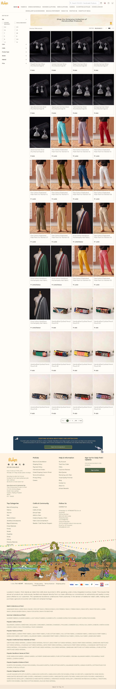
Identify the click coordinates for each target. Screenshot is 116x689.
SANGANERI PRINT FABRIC (51, 636)
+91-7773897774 (63, 520)
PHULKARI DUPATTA (43, 665)
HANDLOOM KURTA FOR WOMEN (58, 674)
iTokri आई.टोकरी (19, 583)
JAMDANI (49, 625)
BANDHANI (24, 625)
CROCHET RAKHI (39, 609)
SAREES (72, 7)
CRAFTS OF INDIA (84, 11)
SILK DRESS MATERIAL (59, 647)
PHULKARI (64, 625)
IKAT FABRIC (24, 636)
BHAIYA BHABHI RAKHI (19, 611)
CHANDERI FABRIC (81, 634)
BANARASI (40, 627)
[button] (112, 3)
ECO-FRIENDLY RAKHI (62, 609)
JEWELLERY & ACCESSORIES (35, 11)
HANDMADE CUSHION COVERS (43, 676)
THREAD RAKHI (75, 609)
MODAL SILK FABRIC (81, 636)
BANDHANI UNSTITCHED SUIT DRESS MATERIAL (81, 647)
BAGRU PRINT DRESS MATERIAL (82, 643)
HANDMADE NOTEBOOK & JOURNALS (85, 679)
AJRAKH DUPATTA (86, 665)
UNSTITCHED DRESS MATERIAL (16, 643)
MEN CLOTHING (62, 7)
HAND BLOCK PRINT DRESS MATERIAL (75, 645)
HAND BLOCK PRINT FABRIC (97, 634)
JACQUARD (32, 625)
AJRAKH (17, 625)
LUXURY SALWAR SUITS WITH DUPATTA (19, 674)
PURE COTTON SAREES (63, 656)
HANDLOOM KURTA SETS (39, 674)
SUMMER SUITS (51, 618)
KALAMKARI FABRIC (35, 636)
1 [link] (67, 420)
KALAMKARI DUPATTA (72, 665)
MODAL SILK (83, 625)
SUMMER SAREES (24, 618)
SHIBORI (95, 625)
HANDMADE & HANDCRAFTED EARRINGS (37, 679)
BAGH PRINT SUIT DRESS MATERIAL (61, 643)
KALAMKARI (10, 625)
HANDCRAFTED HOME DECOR (94, 674)
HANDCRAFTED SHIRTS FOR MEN (64, 676)
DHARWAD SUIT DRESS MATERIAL (32, 645)
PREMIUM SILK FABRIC (67, 636)
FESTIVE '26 (73, 11)
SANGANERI (41, 625)
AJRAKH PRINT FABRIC (24, 634)
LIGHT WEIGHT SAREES (38, 618)
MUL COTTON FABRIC (67, 634)
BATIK (90, 625)
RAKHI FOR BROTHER (46, 611)
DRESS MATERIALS (34, 7)
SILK (19, 627)
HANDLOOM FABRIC (13, 636)
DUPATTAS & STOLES (83, 7)
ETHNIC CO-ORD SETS (76, 674)
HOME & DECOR (97, 7)
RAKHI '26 (64, 11)
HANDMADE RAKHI (12, 609)
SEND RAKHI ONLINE (26, 609)
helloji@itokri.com (64, 527)
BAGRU (10, 627)
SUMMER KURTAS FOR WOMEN (66, 618)
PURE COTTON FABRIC (53, 634)
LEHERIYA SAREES (18, 658)
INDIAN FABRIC (11, 634)
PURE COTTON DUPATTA (57, 665)
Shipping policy (60, 583)
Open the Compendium (58, 447)
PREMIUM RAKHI (50, 609)
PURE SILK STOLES (19, 667)
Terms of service (49, 583)
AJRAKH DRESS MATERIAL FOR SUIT (38, 643)
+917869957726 (72, 510)
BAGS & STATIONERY (53, 11)
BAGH (15, 627)
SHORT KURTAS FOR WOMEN (86, 618)
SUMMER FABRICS (12, 618)
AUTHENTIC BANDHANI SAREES (45, 656)
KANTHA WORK (104, 625)
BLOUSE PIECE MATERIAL (48, 681)
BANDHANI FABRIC (95, 636)
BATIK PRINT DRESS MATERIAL (53, 645)
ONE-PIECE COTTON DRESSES (30, 681)
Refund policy (29, 583)
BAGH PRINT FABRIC (39, 634)
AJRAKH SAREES (29, 656)
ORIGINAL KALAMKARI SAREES (80, 656)
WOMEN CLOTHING (49, 7)
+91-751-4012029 (63, 523)
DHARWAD (56, 625)
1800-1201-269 (63, 516)
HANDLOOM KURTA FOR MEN (85, 676)
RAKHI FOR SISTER (32, 611)
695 (76, 420)
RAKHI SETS (84, 609)
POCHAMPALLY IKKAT (28, 627)
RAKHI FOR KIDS (95, 609)
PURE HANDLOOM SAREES (15, 656)
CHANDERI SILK (73, 625)
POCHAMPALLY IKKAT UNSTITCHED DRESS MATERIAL (35, 647)
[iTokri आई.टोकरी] (4, 3)
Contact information (39, 585)
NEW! (15, 7)
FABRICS (24, 7)
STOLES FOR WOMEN (28, 665)
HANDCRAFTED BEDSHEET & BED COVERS (20, 676)
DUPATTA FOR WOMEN (14, 665)
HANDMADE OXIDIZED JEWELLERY (62, 679)
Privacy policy (39, 583)
